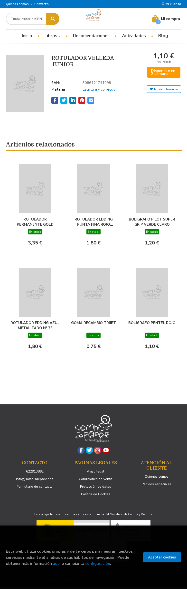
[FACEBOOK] (81, 450)
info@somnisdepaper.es (34, 479)
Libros (51, 36)
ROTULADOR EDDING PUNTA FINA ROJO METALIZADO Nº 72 (94, 222)
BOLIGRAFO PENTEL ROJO (152, 322)
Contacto (41, 4)
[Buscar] (52, 19)
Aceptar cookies (162, 557)
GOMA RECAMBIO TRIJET (93, 322)
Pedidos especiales (156, 484)
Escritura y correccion (100, 89)
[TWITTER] (89, 450)
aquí (57, 563)
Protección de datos (95, 486)
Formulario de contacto (35, 486)
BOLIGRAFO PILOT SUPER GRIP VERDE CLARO (152, 222)
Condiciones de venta (95, 479)
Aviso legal (95, 471)
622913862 (35, 471)
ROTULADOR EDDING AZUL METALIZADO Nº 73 (35, 325)
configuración (97, 563)
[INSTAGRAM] (97, 450)
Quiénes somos (17, 4)
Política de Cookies (95, 494)
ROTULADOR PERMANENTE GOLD (35, 222)
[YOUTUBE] (106, 450)
